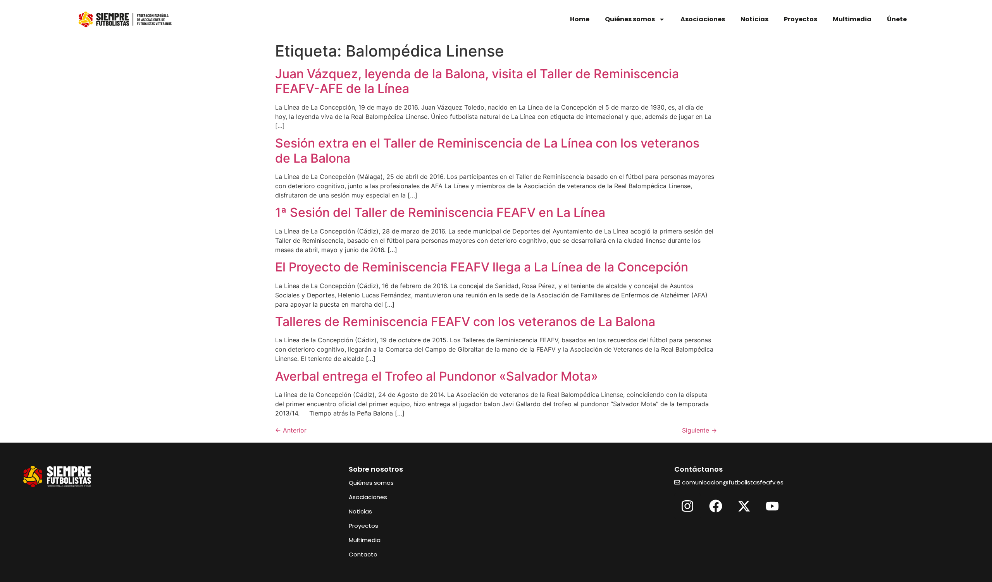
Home (579, 19)
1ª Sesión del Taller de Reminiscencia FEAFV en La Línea (440, 212)
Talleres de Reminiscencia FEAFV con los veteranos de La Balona (465, 321)
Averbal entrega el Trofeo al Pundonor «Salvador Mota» (436, 376)
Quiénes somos (630, 19)
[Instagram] (687, 506)
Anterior (291, 430)
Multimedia (852, 19)
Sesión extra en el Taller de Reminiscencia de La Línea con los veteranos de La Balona (487, 150)
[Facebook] (716, 506)
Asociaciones (702, 19)
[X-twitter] (744, 506)
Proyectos (800, 19)
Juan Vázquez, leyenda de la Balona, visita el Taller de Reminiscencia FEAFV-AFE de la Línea (477, 81)
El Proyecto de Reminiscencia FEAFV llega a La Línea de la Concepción (481, 267)
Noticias (754, 19)
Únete (897, 19)
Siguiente (699, 430)
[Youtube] (772, 506)
